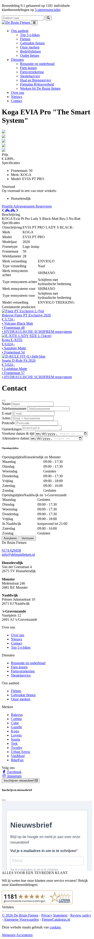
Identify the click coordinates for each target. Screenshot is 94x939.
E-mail (6, 413)
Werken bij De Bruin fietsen (40, 88)
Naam (6, 404)
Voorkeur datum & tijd (18, 433)
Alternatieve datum (15, 438)
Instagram (13, 776)
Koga (15, 731)
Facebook (13, 772)
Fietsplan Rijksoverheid (37, 84)
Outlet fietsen (29, 55)
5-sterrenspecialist (47, 10)
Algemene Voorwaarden (21, 919)
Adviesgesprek (24, 206)
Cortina (16, 719)
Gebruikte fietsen (32, 43)
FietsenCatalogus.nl (56, 919)
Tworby (16, 748)
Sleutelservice (30, 76)
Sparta (15, 739)
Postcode (8, 423)
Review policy (80, 915)
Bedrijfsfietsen (30, 51)
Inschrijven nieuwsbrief (19, 780)
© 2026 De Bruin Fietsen (20, 915)
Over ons (17, 92)
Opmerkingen (12, 429)
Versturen (27, 538)
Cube (15, 723)
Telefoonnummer (14, 408)
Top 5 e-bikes (30, 35)
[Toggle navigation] (34, 22)
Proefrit (7, 206)
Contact (16, 101)
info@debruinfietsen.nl (18, 554)
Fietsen (25, 39)
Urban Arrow (20, 752)
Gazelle (16, 727)
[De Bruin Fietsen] (16, 22)
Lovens (16, 735)
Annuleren (10, 538)
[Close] (3, 400)
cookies (55, 927)
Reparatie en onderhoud (37, 64)
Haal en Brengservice (35, 80)
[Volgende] (14, 210)
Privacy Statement (54, 915)
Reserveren (44, 206)
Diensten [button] (17, 60)
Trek (14, 743)
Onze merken (29, 47)
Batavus (17, 715)
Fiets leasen (28, 68)
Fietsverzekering (32, 72)
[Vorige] (6, 210)
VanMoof (18, 756)
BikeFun (17, 760)
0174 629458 (11, 550)
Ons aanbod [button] (19, 31)
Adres (6, 418)
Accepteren (24, 935)
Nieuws (16, 97)
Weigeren (9, 935)
